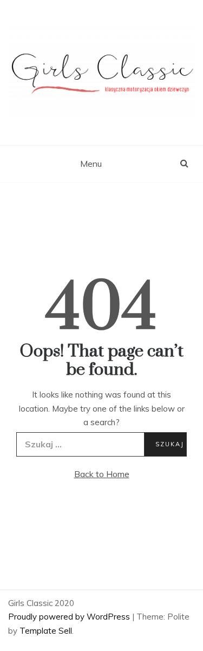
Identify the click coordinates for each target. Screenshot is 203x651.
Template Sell (45, 631)
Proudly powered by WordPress (70, 616)
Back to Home (101, 473)
